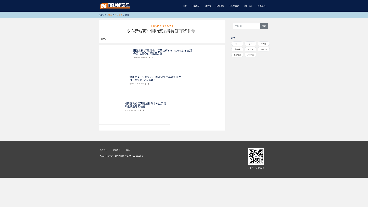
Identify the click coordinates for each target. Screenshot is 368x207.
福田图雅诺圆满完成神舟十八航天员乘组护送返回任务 (145, 104)
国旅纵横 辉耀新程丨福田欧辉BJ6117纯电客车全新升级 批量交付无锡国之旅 (162, 51)
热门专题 (248, 5)
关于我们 (103, 150)
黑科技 (208, 5)
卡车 (237, 43)
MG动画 (220, 5)
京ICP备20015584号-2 (134, 156)
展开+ (103, 39)
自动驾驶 (263, 49)
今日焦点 (196, 5)
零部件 (237, 49)
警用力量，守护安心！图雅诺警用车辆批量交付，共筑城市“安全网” (155, 78)
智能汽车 (250, 54)
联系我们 (116, 150)
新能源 (250, 49)
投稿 (128, 150)
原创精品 (261, 5)
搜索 (264, 26)
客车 (250, 43)
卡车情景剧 (234, 5)
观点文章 (237, 54)
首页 (185, 5)
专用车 (264, 43)
